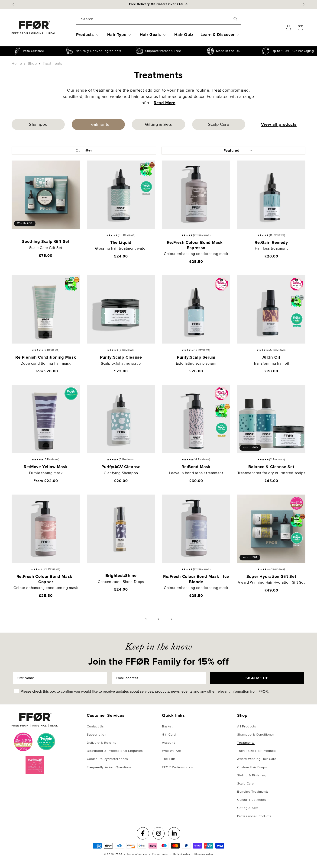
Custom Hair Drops (252, 767)
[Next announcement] (304, 4)
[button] (88, 34)
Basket (167, 726)
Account (168, 743)
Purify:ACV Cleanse (121, 466)
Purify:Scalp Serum (196, 357)
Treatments (246, 743)
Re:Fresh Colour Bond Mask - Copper (45, 579)
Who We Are (171, 751)
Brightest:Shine (121, 575)
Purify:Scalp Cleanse (121, 357)
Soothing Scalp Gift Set (46, 241)
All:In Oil (271, 357)
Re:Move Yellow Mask (46, 466)
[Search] (235, 19)
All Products (246, 726)
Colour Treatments (251, 800)
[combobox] (158, 19)
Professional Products (254, 816)
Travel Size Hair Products (257, 751)
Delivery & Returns (101, 743)
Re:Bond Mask (195, 466)
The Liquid (121, 242)
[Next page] (171, 619)
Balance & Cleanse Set (271, 466)
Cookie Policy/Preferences (107, 759)
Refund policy (181, 853)
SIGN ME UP (257, 678)
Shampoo (38, 124)
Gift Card (169, 734)
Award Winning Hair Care (256, 759)
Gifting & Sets (158, 124)
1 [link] (146, 619)
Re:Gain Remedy (271, 242)
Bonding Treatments (253, 792)
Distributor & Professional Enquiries (115, 751)
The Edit (168, 759)
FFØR (119, 854)
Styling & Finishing (251, 775)
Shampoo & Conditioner (255, 734)
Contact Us (95, 726)
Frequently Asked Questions (109, 767)
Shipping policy (203, 853)
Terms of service (137, 853)
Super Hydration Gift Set (271, 576)
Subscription (96, 734)
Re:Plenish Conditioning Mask (45, 357)
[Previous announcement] (13, 4)
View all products (279, 124)
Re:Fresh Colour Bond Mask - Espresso (196, 245)
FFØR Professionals (177, 767)
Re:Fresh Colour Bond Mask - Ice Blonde (196, 579)
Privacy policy (160, 853)
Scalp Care (218, 124)
